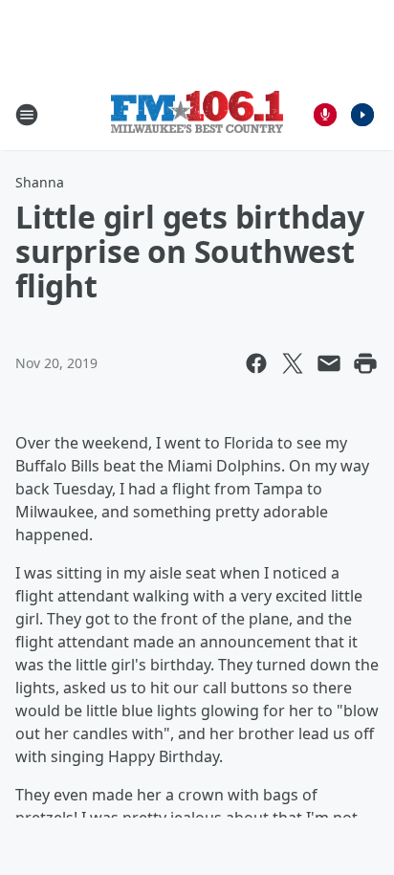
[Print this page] (365, 363)
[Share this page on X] (292, 363)
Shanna (39, 182)
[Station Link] (197, 114)
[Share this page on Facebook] (256, 363)
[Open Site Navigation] (26, 114)
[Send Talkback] (325, 114)
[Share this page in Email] (329, 363)
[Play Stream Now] (362, 114)
